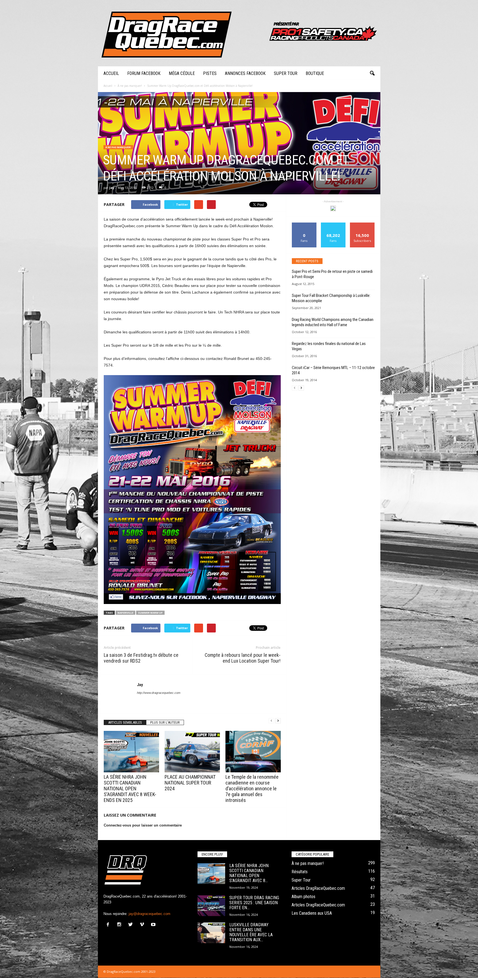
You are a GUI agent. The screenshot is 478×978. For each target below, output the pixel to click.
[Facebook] (109, 925)
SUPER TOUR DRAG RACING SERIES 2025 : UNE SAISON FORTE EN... (254, 902)
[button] (372, 73)
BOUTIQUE (315, 73)
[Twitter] (131, 925)
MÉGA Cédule (182, 73)
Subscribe (362, 225)
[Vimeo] (143, 925)
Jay (111, 187)
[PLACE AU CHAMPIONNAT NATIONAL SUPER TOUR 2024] (192, 751)
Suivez (333, 225)
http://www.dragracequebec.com (158, 692)
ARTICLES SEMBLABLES (125, 722)
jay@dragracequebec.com (149, 914)
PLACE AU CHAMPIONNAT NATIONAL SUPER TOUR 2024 (190, 782)
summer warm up (150, 612)
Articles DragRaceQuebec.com (318, 888)
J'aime (304, 225)
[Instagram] (120, 925)
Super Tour (285, 73)
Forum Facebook (143, 73)
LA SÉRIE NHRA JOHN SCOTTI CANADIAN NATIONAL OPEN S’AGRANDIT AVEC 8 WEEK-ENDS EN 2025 (130, 788)
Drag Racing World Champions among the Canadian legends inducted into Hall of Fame (332, 322)
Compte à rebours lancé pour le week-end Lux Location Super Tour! (242, 658)
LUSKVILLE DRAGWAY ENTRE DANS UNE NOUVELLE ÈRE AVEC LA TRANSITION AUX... (251, 932)
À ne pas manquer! (118, 147)
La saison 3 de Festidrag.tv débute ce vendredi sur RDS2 (141, 658)
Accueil (111, 73)
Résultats (300, 871)
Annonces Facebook (245, 73)
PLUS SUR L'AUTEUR (165, 722)
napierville (125, 612)
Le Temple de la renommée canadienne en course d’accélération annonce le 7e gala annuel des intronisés (252, 788)
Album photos (303, 896)
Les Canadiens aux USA (312, 913)
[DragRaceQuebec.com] (239, 33)
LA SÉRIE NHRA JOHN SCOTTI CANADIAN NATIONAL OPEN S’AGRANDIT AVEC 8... (249, 873)
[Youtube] (154, 925)
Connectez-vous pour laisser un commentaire (143, 825)
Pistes (210, 73)
